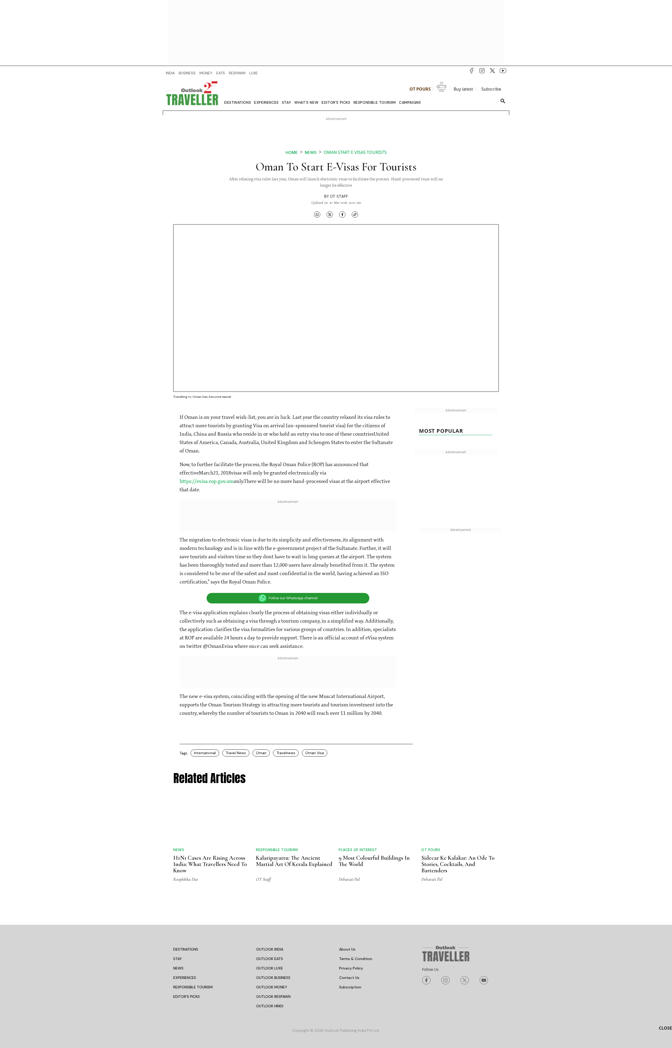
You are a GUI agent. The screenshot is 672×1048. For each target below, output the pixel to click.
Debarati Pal (349, 879)
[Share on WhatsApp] (317, 214)
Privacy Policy (351, 968)
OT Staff (339, 196)
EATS (220, 73)
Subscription (350, 987)
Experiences (266, 102)
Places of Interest (358, 849)
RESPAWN (237, 73)
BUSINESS (187, 73)
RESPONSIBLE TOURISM (193, 987)
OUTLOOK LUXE (269, 968)
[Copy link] (355, 214)
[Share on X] (329, 214)
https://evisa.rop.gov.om (207, 481)
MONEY (206, 73)
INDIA (170, 73)
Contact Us (349, 977)
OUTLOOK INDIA (269, 949)
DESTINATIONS (185, 949)
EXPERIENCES (184, 977)
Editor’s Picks (336, 102)
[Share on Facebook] (342, 214)
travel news (236, 752)
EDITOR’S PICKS (186, 996)
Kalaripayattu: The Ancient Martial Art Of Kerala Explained (294, 861)
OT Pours (420, 89)
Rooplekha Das (185, 879)
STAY (177, 958)
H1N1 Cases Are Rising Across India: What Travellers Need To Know (210, 864)
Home (292, 152)
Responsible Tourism (375, 102)
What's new (306, 102)
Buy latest (463, 89)
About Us (347, 949)
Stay (286, 102)
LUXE (253, 73)
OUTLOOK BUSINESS (273, 977)
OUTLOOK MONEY (271, 987)
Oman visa (314, 752)
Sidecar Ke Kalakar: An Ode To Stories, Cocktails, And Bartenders (458, 864)
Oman (261, 752)
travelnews (285, 752)
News (311, 152)
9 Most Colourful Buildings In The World (374, 861)
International (205, 752)
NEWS (178, 968)
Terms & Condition (355, 958)
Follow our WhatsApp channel (293, 598)
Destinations (237, 102)
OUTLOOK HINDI (269, 1006)
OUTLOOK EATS (269, 958)
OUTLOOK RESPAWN (273, 996)
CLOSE (665, 1028)
